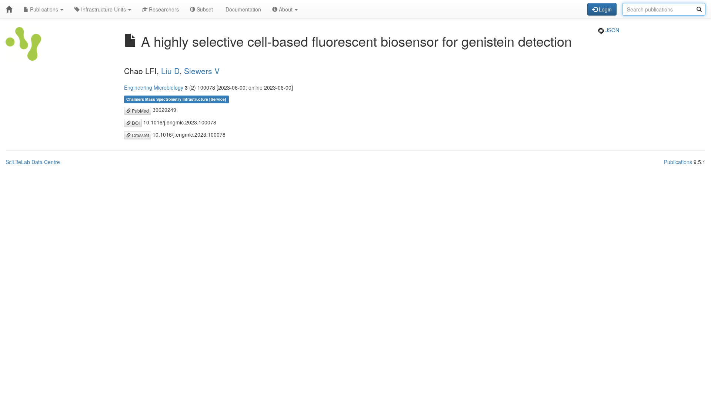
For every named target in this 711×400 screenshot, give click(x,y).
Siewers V (202, 70)
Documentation (242, 9)
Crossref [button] (140, 135)
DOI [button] (135, 123)
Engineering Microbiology (153, 87)
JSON (611, 30)
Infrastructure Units (103, 9)
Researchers (163, 9)
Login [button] (604, 9)
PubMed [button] (140, 110)
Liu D (170, 70)
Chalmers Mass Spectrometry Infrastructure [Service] (176, 99)
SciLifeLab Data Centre (33, 162)
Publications (44, 9)
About (285, 9)
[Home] (9, 9)
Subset (204, 9)
